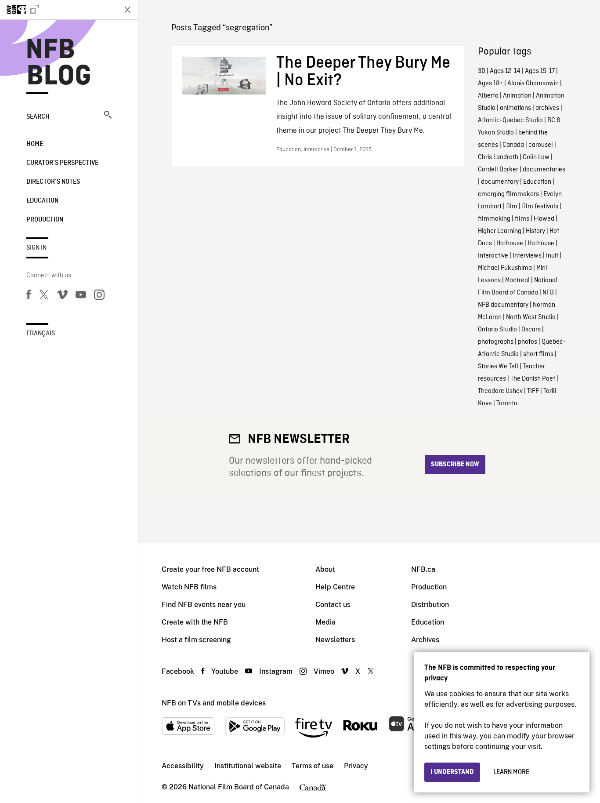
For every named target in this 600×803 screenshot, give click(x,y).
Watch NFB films (189, 587)
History (535, 231)
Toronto (506, 403)
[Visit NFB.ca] (58, 10)
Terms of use (312, 766)
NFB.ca (423, 569)
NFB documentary (503, 305)
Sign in (36, 247)
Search (38, 116)
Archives (425, 640)
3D (481, 71)
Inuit (552, 255)
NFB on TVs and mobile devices (214, 703)
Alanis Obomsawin (533, 83)
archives (547, 108)
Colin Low (536, 157)
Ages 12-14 (505, 71)
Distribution (430, 604)
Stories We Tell (498, 366)
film (511, 206)
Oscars (531, 329)
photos (527, 342)
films (522, 218)
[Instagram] (99, 296)
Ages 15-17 (540, 71)
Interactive (493, 255)
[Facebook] (28, 296)
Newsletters (335, 640)
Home (34, 144)
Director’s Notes (53, 181)
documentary (500, 182)
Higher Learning (499, 231)
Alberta (488, 95)
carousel (540, 145)
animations (515, 108)
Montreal (517, 280)
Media (325, 622)
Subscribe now (455, 464)
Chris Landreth (498, 157)
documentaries (544, 169)
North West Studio (531, 317)
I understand (452, 772)
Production (44, 219)
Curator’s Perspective (62, 163)
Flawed (544, 218)
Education (42, 200)
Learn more (511, 772)
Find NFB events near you (204, 604)
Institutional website (247, 766)
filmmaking (494, 218)
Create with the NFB (195, 622)
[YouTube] (81, 296)
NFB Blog (58, 63)
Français (40, 333)
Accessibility (183, 766)
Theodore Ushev (500, 391)
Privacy (356, 766)
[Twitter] (44, 296)
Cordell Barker (498, 169)
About (325, 569)
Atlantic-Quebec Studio (510, 120)
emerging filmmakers (508, 194)
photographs (495, 342)
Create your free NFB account (210, 569)
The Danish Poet (532, 378)
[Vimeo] (62, 296)
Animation (517, 95)
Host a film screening (196, 640)
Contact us (333, 604)
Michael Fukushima (505, 268)
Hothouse (509, 243)
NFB (548, 292)
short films (538, 354)
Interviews (527, 255)
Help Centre (335, 587)
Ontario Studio (497, 329)
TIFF (533, 391)
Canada (513, 145)
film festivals (540, 206)
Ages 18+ (490, 83)
